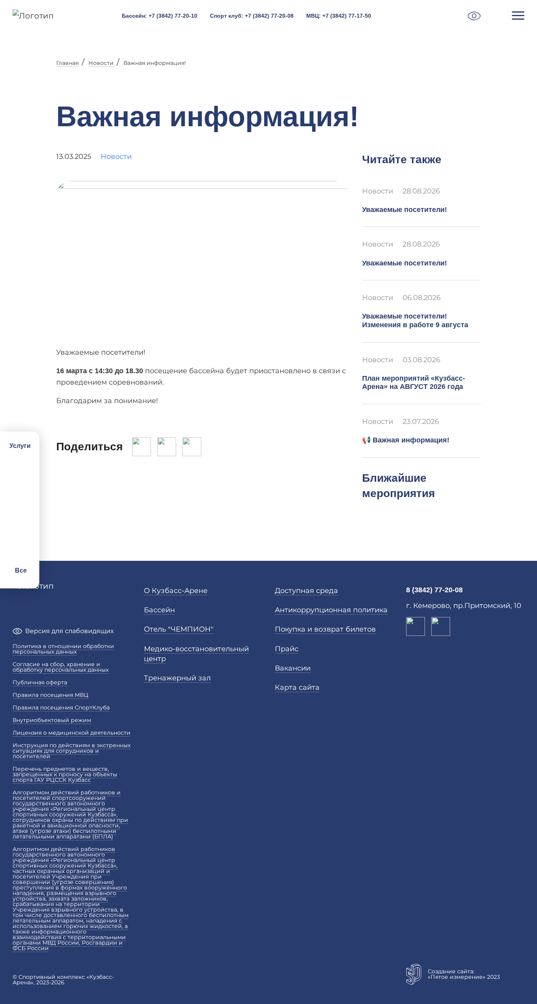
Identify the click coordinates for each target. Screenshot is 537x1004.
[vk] (415, 626)
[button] (474, 15)
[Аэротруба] (19, 481)
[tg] (440, 626)
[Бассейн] (19, 464)
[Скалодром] (19, 551)
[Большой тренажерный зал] (19, 499)
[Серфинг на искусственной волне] (19, 516)
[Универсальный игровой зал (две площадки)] (19, 533)
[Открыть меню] (518, 15)
